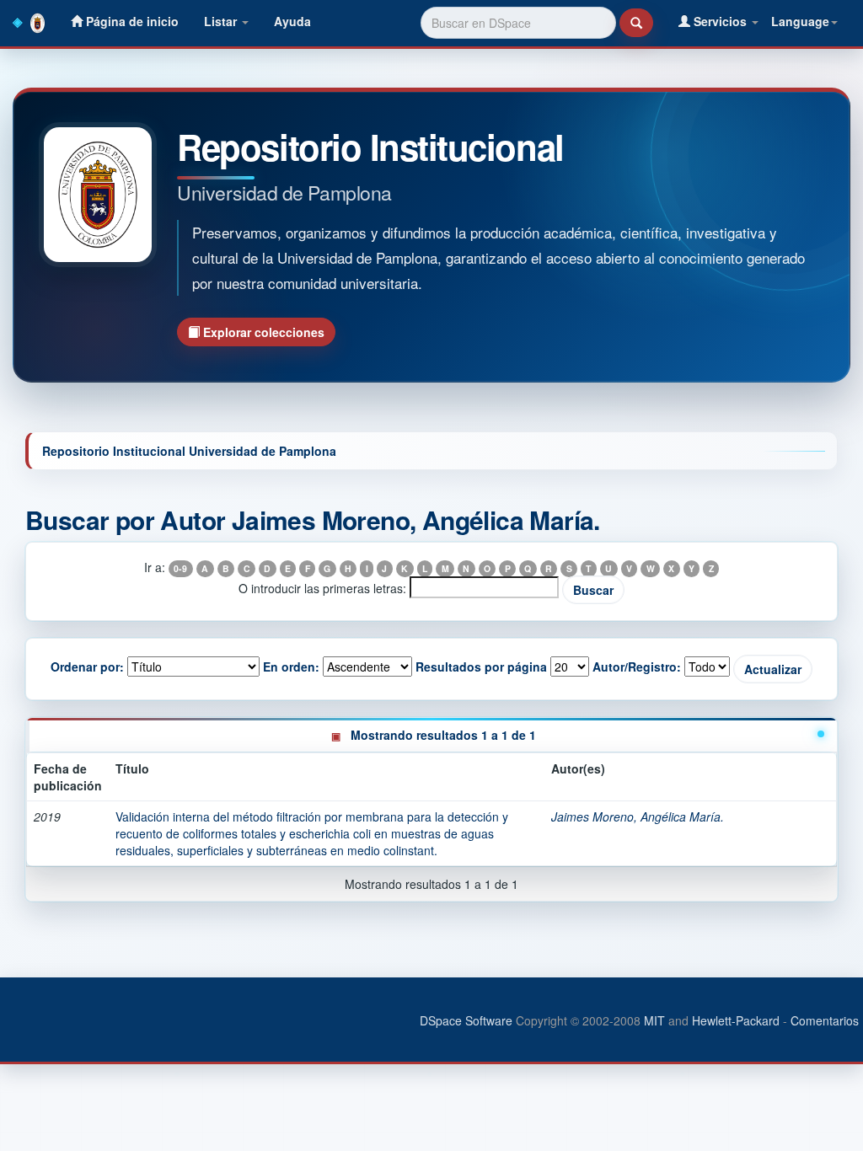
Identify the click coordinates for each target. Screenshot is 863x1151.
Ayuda (292, 21)
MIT (654, 1020)
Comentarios (825, 1020)
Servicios (720, 21)
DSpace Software (466, 1020)
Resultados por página (481, 666)
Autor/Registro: (636, 666)
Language (800, 21)
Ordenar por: (87, 666)
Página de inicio (131, 21)
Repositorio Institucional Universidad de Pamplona (189, 450)
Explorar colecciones (262, 332)
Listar (222, 21)
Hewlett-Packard (736, 1020)
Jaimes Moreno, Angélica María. (637, 816)
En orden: (291, 666)
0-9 (180, 568)
